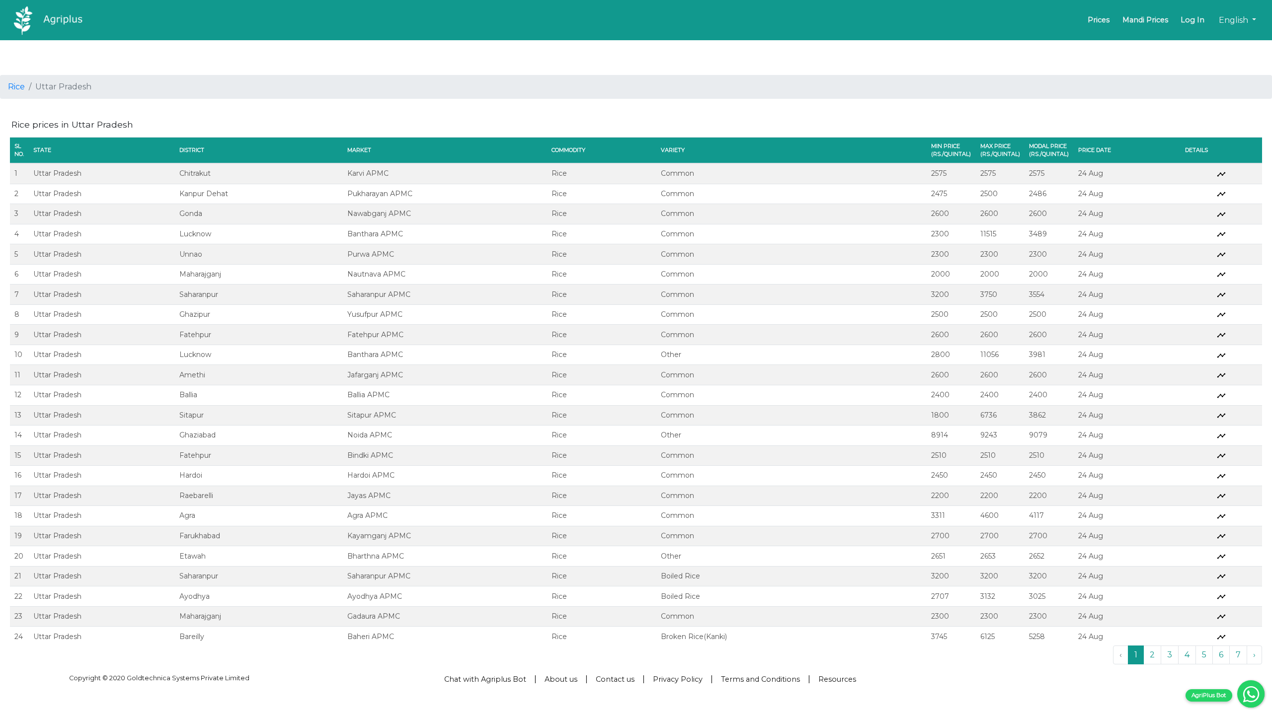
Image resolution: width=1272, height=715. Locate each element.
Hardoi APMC (371, 475)
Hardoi (190, 475)
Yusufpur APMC (374, 314)
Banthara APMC (375, 233)
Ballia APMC (368, 394)
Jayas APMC (369, 495)
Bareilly (191, 636)
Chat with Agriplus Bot (485, 679)
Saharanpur (198, 294)
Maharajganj (200, 274)
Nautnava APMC (376, 274)
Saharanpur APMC (378, 294)
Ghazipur (194, 314)
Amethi (192, 374)
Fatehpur (195, 334)
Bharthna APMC (375, 556)
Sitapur (191, 415)
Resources (837, 679)
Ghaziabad (197, 434)
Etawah (192, 556)
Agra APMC (367, 515)
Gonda (190, 213)
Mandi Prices (1145, 19)
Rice (16, 86)
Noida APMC (369, 434)
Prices (1099, 19)
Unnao (190, 254)
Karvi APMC (368, 173)
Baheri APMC (370, 636)
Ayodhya (194, 596)
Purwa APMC (370, 254)
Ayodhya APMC (374, 596)
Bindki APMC (370, 455)
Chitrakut (195, 173)
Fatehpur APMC (375, 334)
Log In (1192, 19)
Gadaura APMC (373, 616)
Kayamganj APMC (379, 535)
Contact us (615, 679)
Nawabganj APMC (379, 213)
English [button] (1234, 20)
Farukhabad (199, 535)
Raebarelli (196, 495)
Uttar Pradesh (57, 173)
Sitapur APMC (371, 415)
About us (561, 679)
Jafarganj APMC (375, 374)
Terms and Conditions (760, 679)
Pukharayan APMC (379, 193)
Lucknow (195, 233)
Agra (187, 515)
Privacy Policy (678, 679)
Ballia (188, 394)
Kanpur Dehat (203, 193)
